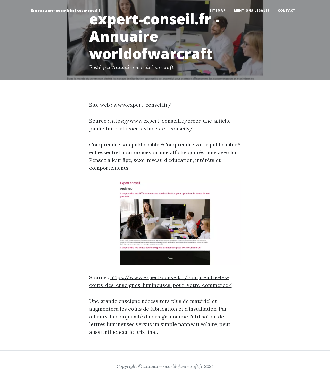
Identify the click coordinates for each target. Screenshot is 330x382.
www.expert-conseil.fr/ (142, 105)
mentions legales (252, 10)
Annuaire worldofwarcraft (65, 10)
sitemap (218, 10)
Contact (286, 10)
